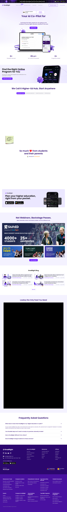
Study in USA (5, 285)
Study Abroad (5, 278)
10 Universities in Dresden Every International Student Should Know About (53, 282)
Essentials (34, 5)
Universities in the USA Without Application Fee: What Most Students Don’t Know (21, 282)
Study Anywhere (19, 5)
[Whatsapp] (11, 453)
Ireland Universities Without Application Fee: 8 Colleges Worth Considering (54, 275)
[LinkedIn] (6, 453)
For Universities (62, 5)
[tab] (20, 93)
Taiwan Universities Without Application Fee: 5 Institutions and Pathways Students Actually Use (22, 276)
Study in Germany (38, 285)
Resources (40, 5)
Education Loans (27, 5)
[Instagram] (4, 453)
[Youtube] (8, 453)
